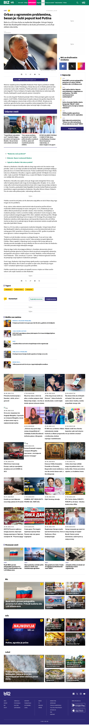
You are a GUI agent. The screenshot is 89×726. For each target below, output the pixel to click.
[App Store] (78, 710)
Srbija (69, 586)
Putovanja (17, 703)
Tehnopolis (27, 703)
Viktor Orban (19, 289)
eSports (26, 701)
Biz (5, 705)
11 (62, 634)
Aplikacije (53, 710)
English (40, 705)
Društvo (49, 659)
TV (39, 703)
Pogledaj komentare (36, 299)
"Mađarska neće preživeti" (16, 154)
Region (48, 622)
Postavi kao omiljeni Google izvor (25, 79)
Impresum (53, 703)
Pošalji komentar (51, 299)
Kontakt (52, 714)
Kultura (16, 705)
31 (9, 362)
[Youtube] (84, 694)
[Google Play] (78, 705)
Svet (5, 10)
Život (5, 707)
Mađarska (8, 289)
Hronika (8, 669)
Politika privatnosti (56, 707)
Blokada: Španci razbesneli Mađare (19, 158)
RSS (51, 712)
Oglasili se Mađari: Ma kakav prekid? (20, 162)
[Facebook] (63, 66)
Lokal (26, 707)
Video (40, 701)
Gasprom (29, 289)
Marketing (53, 701)
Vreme (40, 707)
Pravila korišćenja (55, 705)
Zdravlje (16, 701)
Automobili (27, 705)
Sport (5, 703)
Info (5, 701)
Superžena (17, 707)
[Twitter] (72, 66)
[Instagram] (81, 66)
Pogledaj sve (72, 128)
